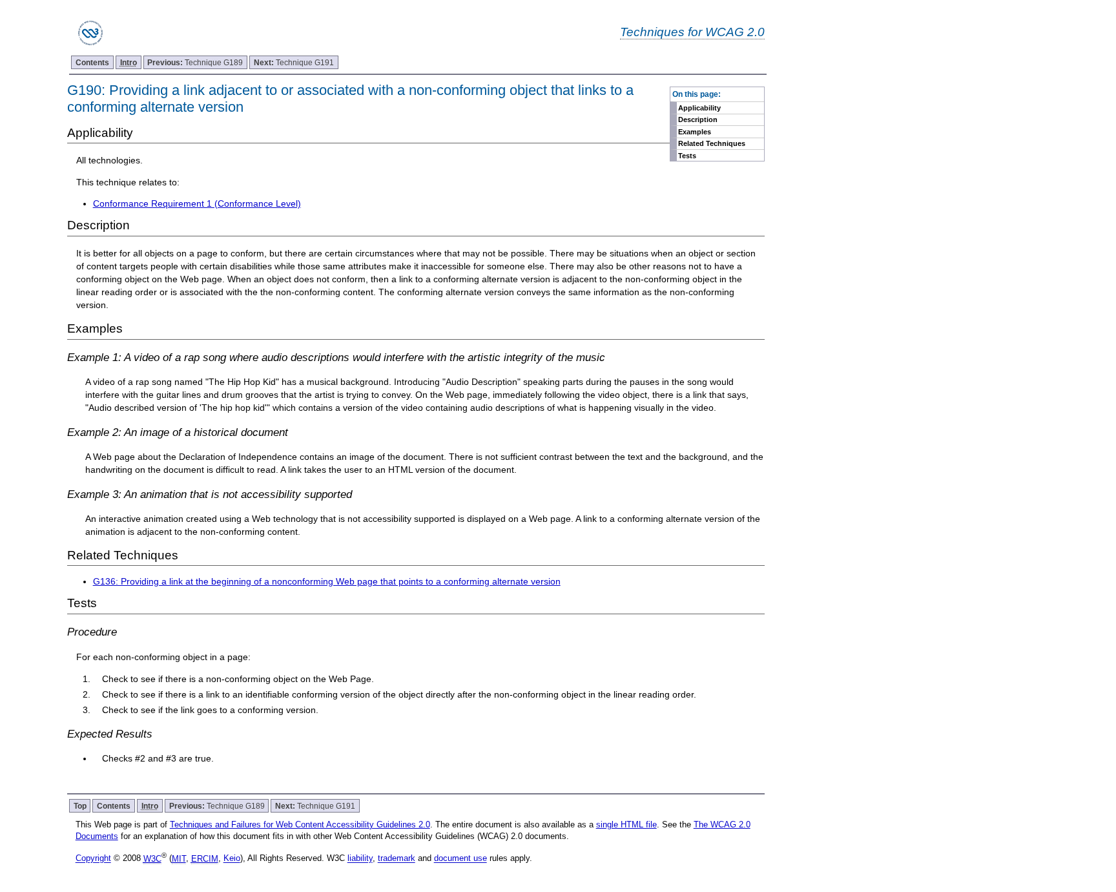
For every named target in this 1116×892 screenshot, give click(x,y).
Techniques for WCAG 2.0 (692, 32)
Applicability (699, 108)
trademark (396, 859)
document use (460, 859)
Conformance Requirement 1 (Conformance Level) (197, 203)
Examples (694, 132)
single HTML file (626, 824)
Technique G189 (195, 62)
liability (360, 859)
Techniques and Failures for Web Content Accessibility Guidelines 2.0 (300, 824)
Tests (687, 156)
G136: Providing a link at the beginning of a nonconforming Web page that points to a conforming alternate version (327, 581)
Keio (231, 859)
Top (80, 806)
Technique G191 (294, 62)
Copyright (93, 859)
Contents (92, 62)
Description (698, 119)
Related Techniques (711, 143)
